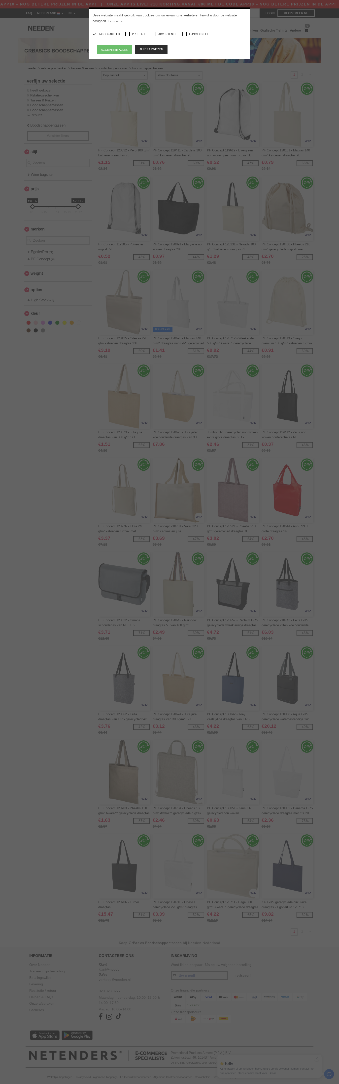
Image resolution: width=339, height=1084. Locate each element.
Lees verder (116, 21)
